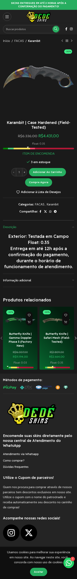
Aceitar (38, 571)
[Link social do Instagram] (71, 29)
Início (6, 41)
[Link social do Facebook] (66, 29)
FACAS (19, 41)
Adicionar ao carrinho (47, 172)
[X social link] (45, 211)
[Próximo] (71, 41)
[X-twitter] (29, 533)
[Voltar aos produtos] (67, 41)
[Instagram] (11, 533)
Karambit (34, 41)
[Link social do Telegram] (55, 211)
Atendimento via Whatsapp (21, 454)
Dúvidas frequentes (15, 467)
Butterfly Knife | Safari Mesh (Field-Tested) (57, 338)
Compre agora (38, 182)
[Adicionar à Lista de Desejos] (29, 315)
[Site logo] (38, 16)
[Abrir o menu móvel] (7, 17)
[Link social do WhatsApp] (50, 211)
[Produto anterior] (62, 41)
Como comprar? (13, 460)
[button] (29, 322)
